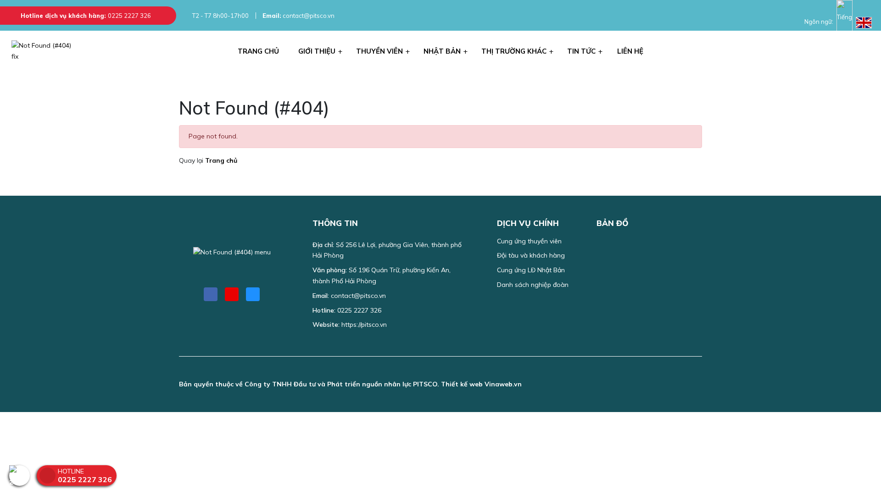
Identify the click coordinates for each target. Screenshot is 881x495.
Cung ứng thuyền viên (529, 241)
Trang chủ (221, 160)
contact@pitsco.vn (298, 15)
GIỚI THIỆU (316, 51)
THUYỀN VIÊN (379, 51)
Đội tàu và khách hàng (531, 255)
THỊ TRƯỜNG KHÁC (513, 51)
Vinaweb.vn (503, 384)
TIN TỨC (581, 51)
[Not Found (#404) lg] (45, 51)
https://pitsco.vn (364, 324)
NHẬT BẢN (442, 51)
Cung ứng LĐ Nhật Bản (531, 270)
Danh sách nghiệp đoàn (533, 284)
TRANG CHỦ (258, 51)
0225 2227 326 (129, 15)
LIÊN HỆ (630, 51)
